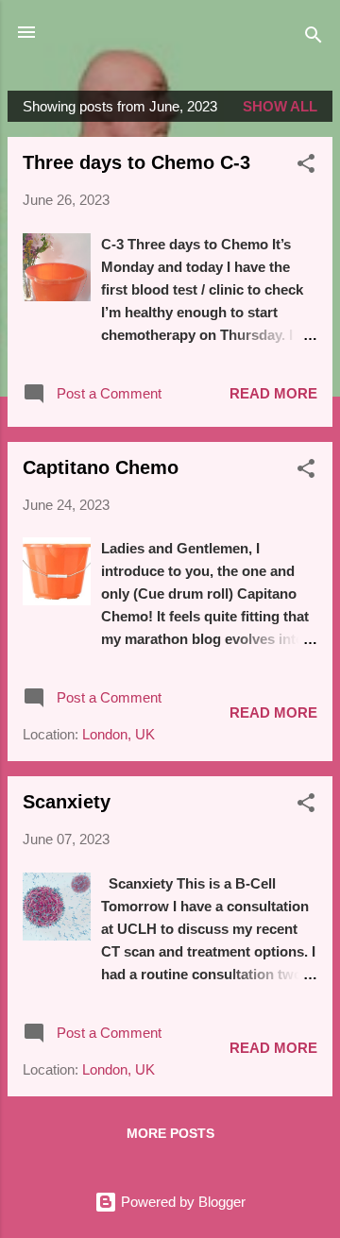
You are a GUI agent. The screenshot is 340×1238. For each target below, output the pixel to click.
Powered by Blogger (181, 1202)
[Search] (313, 38)
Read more (273, 393)
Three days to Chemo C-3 (136, 162)
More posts (170, 1133)
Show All (280, 106)
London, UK (118, 734)
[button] (306, 166)
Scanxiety (66, 801)
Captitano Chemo (100, 467)
